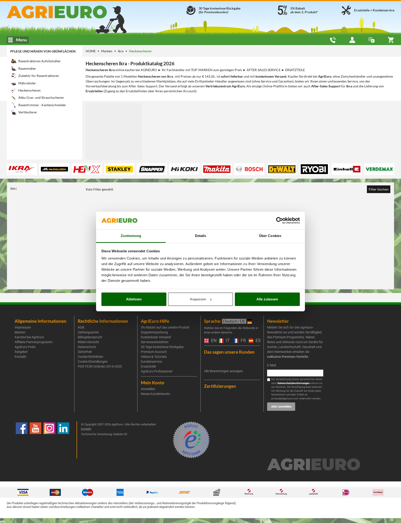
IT (227, 340)
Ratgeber (21, 352)
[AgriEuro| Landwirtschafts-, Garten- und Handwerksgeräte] (69, 12)
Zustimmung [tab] (131, 236)
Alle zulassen (267, 299)
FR (242, 340)
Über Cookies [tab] (270, 236)
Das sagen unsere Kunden (229, 352)
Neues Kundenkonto (155, 394)
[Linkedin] (63, 439)
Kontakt (20, 357)
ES (257, 340)
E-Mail (271, 365)
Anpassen (198, 299)
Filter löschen (378, 189)
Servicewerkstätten (154, 342)
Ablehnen (134, 299)
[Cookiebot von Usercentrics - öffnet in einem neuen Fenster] (279, 220)
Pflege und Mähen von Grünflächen (43, 51)
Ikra (121, 51)
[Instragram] (49, 439)
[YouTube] (35, 439)
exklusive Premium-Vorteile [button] (287, 357)
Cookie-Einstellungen (93, 361)
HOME (91, 51)
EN (213, 340)
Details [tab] (200, 236)
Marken (107, 51)
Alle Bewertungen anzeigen (223, 371)
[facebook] (22, 439)
